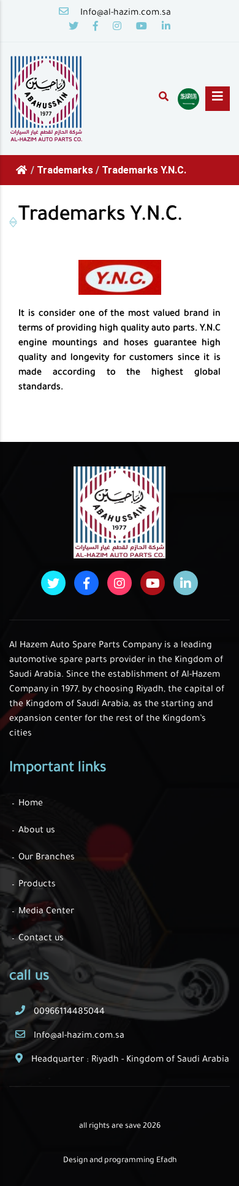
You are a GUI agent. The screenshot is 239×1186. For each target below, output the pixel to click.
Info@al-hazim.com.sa (125, 13)
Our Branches (46, 858)
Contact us (41, 939)
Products (37, 885)
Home (30, 804)
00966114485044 (69, 1012)
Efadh (166, 1161)
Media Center (46, 912)
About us (36, 831)
